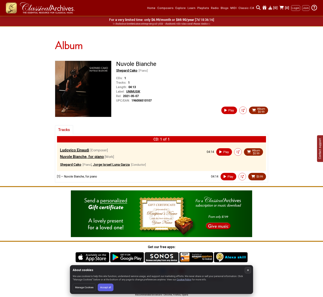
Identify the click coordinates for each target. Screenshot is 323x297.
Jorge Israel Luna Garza (111, 165)
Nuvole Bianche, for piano (82, 156)
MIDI (233, 8)
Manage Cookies (84, 287)
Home (151, 8)
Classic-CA (246, 8)
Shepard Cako (126, 70)
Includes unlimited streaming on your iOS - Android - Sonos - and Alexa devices (161, 23)
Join (306, 8)
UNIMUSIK (133, 91)
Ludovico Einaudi (74, 150)
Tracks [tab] (64, 129)
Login (295, 8)
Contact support (320, 148)
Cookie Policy (184, 279)
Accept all (105, 287)
